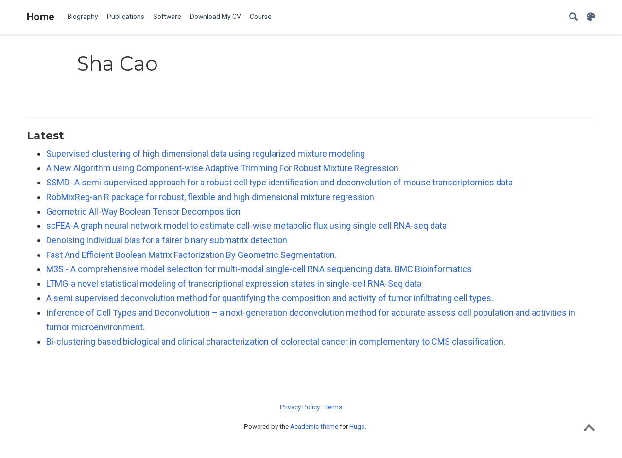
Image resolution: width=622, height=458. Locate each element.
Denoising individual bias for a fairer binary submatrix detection (166, 240)
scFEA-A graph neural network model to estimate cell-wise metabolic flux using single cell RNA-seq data (246, 225)
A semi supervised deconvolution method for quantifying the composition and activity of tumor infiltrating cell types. (269, 298)
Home (40, 17)
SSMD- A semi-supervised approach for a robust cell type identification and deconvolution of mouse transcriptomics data (279, 182)
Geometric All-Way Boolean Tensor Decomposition (143, 211)
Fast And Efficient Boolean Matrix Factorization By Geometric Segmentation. (191, 255)
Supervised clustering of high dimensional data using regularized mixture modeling (205, 153)
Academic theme (314, 426)
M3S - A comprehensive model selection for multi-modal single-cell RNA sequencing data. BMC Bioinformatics (259, 269)
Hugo (357, 426)
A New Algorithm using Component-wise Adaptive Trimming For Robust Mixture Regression (222, 168)
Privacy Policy (300, 407)
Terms (333, 407)
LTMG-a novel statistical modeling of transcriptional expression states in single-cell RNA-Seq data (233, 283)
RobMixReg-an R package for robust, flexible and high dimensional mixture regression (210, 197)
